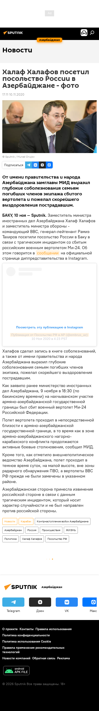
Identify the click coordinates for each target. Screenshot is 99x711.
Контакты (27, 629)
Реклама (63, 658)
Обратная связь (43, 658)
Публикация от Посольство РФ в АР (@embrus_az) (49, 335)
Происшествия (51, 530)
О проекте (10, 629)
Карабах (26, 521)
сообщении (47, 253)
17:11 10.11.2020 (13, 94)
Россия (31, 530)
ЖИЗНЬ (71, 530)
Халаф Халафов (32, 538)
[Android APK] (16, 671)
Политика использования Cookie (26, 641)
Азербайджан (13, 530)
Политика (10, 538)
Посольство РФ (57, 538)
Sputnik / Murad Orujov (20, 156)
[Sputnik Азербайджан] (13, 34)
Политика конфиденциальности (26, 635)
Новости (9, 521)
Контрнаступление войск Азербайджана (62, 521)
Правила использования (53, 629)
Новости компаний (16, 658)
